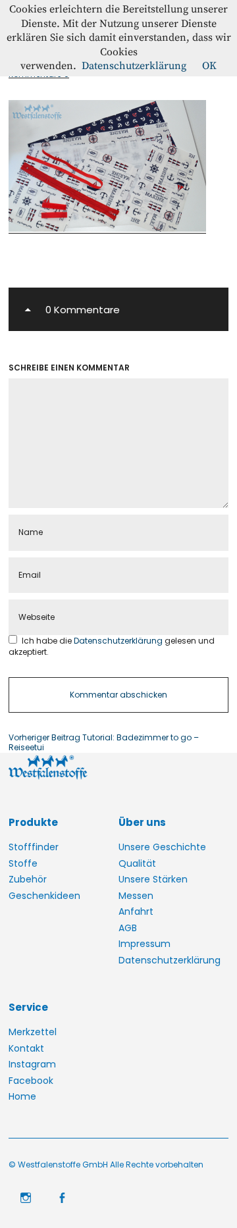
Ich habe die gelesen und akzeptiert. (112, 646)
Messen (135, 895)
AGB (127, 927)
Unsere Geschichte (162, 847)
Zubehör (28, 879)
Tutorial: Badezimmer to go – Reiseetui (104, 742)
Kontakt (26, 1048)
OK (209, 65)
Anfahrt (135, 911)
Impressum (144, 943)
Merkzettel (33, 1031)
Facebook (31, 1080)
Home (22, 1096)
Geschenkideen (44, 895)
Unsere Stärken (153, 879)
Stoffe (23, 863)
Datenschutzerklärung (119, 640)
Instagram (32, 1064)
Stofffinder (34, 847)
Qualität (137, 863)
